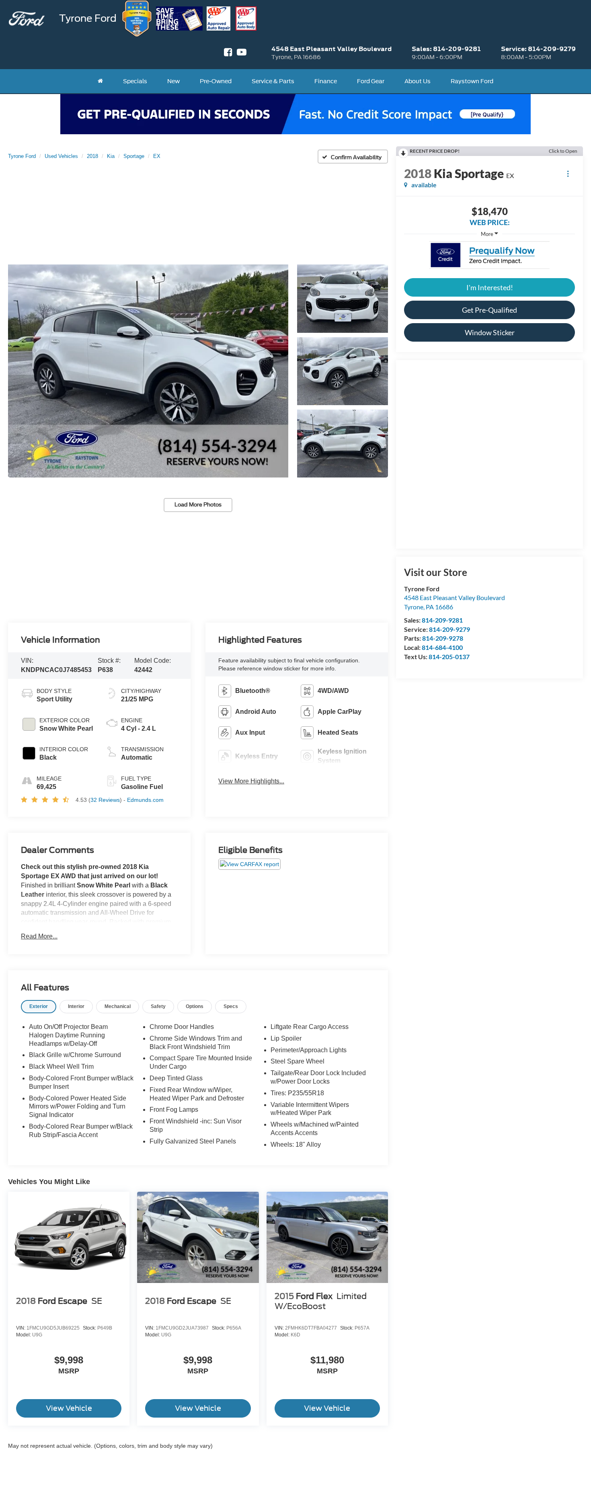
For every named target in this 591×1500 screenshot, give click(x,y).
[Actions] (568, 173)
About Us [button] (417, 81)
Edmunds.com (145, 800)
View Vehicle (69, 1408)
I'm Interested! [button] (489, 287)
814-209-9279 (449, 629)
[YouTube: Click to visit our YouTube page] (241, 53)
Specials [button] (135, 81)
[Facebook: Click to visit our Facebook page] (228, 53)
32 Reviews (105, 800)
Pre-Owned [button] (216, 81)
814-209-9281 (442, 620)
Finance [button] (325, 81)
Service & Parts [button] (273, 81)
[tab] (38, 1006)
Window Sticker (490, 332)
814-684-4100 (442, 647)
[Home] (100, 81)
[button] (148, 370)
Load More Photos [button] (198, 505)
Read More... (39, 936)
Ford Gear (370, 81)
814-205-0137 (449, 656)
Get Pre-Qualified (489, 309)
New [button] (173, 81)
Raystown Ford (472, 81)
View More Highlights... (251, 781)
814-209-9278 (442, 638)
